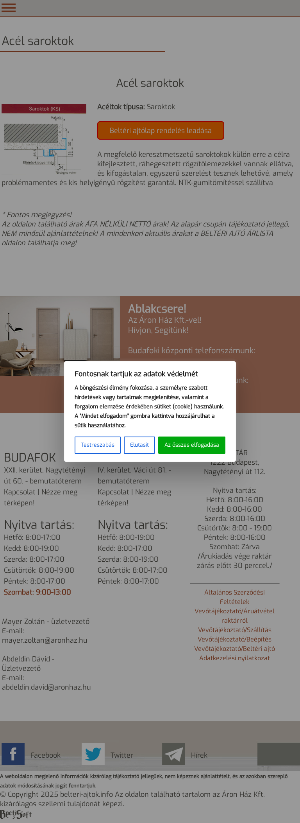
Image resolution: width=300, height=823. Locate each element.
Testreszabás (97, 445)
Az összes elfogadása (191, 445)
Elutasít (139, 445)
